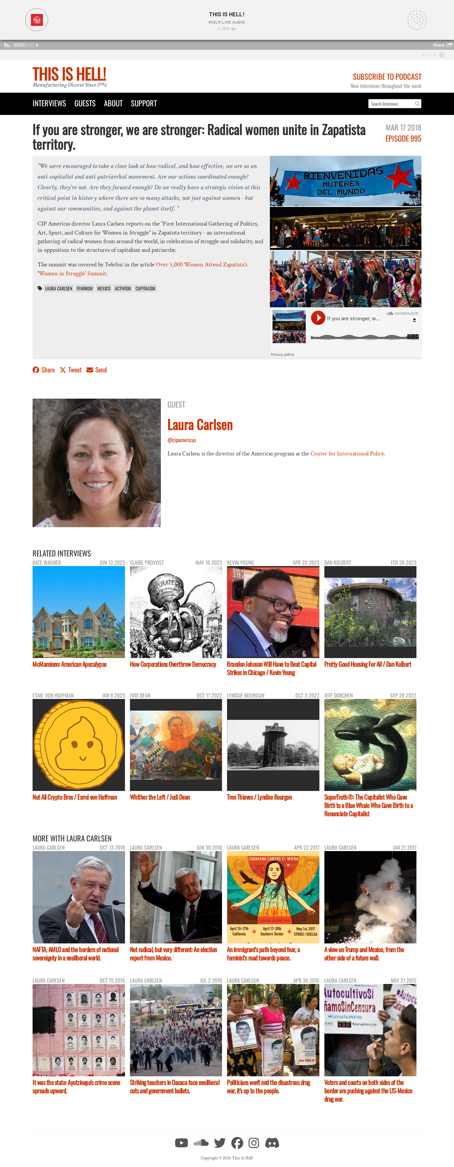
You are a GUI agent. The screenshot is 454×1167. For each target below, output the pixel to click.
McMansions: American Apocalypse (70, 664)
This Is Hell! (69, 73)
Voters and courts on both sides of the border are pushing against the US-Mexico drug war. (368, 1090)
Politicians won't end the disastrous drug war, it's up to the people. (268, 1086)
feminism (85, 288)
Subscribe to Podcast (387, 76)
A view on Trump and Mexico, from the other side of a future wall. (364, 953)
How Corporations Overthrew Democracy (173, 664)
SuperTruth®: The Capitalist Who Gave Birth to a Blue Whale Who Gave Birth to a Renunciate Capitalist (368, 805)
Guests (85, 102)
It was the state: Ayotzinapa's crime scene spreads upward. (76, 1086)
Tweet (75, 369)
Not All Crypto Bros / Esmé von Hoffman (75, 797)
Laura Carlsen (58, 288)
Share (48, 369)
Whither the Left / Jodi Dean (160, 797)
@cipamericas (182, 440)
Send (100, 369)
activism (123, 288)
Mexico (103, 288)
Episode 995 (403, 138)
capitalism (145, 288)
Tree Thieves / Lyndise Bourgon (259, 797)
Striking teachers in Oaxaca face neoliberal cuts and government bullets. (175, 1086)
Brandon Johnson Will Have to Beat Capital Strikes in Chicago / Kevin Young (271, 668)
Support (144, 102)
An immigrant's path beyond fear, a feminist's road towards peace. (263, 953)
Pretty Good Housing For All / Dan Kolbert (367, 664)
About (113, 102)
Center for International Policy (347, 453)
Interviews (49, 102)
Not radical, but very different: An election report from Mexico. (173, 953)
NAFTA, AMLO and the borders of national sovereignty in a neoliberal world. (76, 953)
